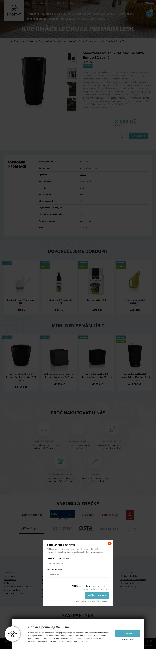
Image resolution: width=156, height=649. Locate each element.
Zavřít (110, 543)
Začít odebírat (97, 595)
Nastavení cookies (128, 640)
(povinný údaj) (59, 558)
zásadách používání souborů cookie (74, 641)
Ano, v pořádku (128, 633)
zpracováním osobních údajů (96, 589)
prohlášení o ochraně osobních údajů (42, 641)
